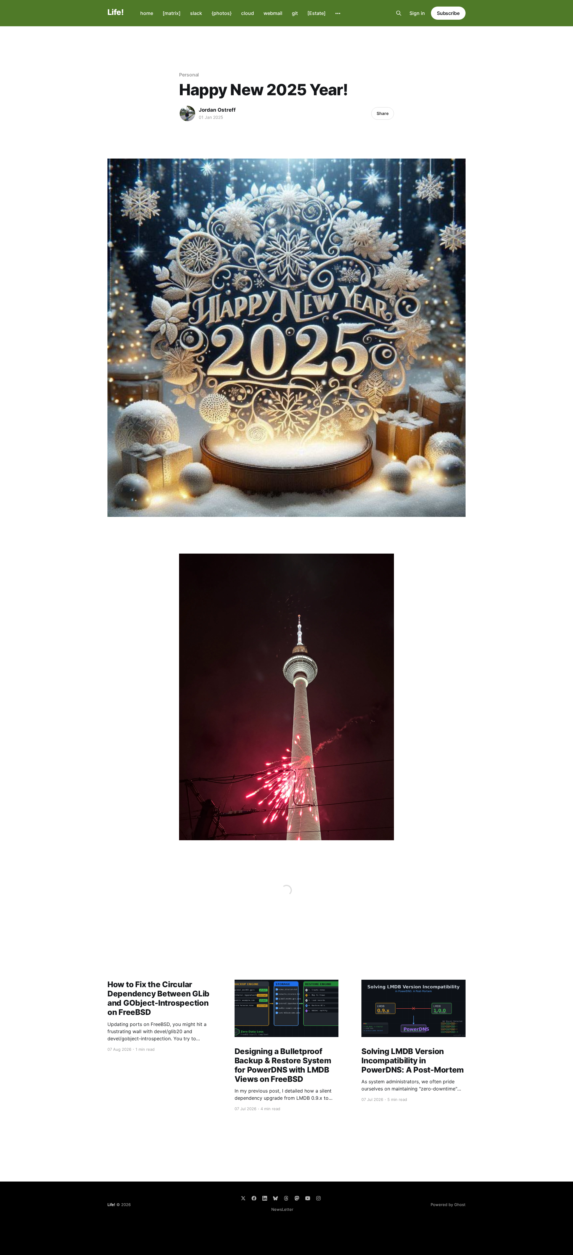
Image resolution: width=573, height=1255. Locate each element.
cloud (247, 13)
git (295, 13)
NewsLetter (282, 1209)
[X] (243, 1198)
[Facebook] (254, 1198)
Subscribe (448, 13)
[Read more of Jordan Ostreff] (187, 113)
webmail (273, 13)
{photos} (222, 13)
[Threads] (286, 1198)
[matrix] (172, 13)
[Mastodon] (297, 1198)
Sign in (417, 13)
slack (196, 13)
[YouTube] (307, 1198)
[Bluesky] (275, 1198)
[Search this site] (398, 13)
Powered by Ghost (448, 1204)
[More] (337, 13)
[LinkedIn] (264, 1198)
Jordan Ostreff (217, 110)
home (146, 13)
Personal (189, 75)
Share (383, 113)
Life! (115, 12)
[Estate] (316, 13)
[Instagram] (318, 1198)
